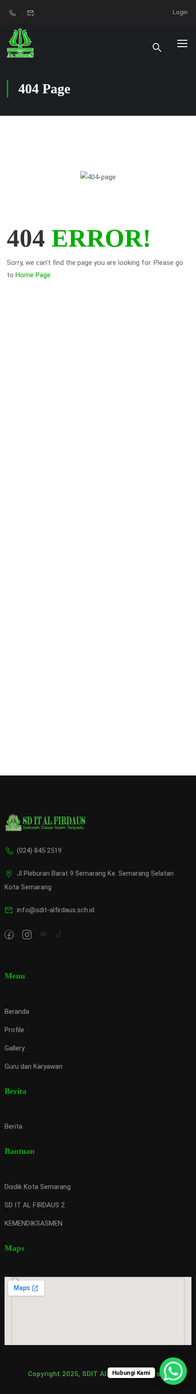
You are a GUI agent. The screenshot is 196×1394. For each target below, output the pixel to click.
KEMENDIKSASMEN (33, 1223)
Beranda (17, 1011)
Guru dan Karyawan (33, 1066)
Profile (14, 1030)
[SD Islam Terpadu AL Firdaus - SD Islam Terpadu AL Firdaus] (20, 43)
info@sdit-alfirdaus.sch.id (55, 910)
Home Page (33, 275)
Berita (13, 1126)
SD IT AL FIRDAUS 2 (35, 1205)
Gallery (15, 1048)
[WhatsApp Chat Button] (173, 1371)
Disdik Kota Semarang (38, 1187)
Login (180, 12)
